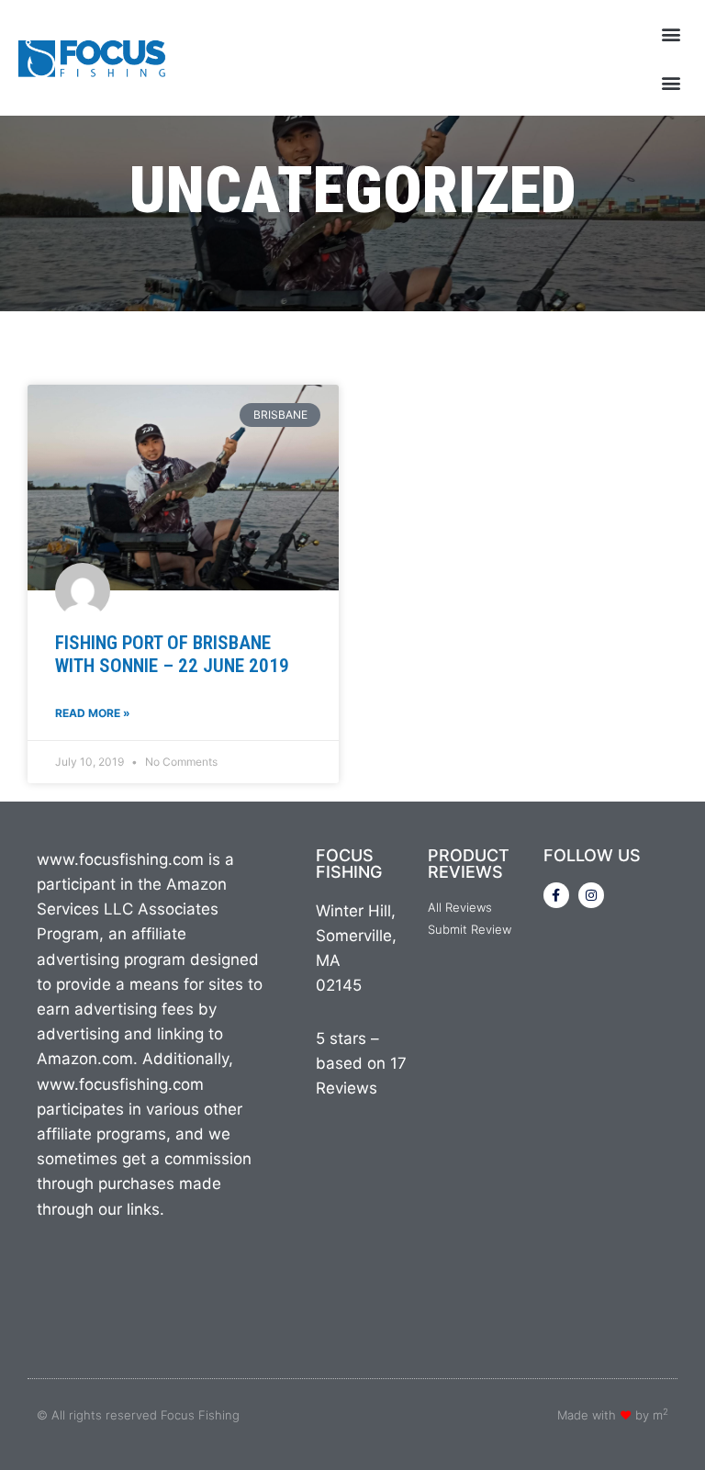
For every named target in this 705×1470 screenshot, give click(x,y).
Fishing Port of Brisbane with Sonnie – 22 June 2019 (172, 654)
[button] (671, 33)
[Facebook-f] (556, 895)
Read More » (92, 713)
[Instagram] (591, 895)
